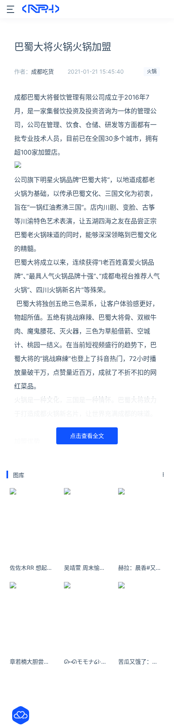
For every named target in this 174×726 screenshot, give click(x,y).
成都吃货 (42, 71)
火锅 (152, 71)
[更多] (163, 475)
